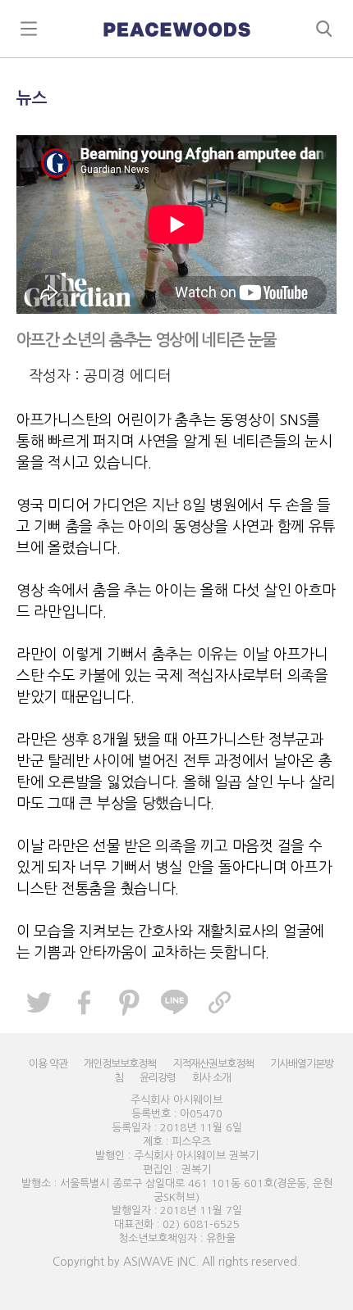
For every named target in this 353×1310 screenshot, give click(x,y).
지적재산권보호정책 (213, 1063)
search (324, 28)
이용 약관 (48, 1063)
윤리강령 (158, 1077)
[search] (176, 29)
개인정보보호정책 (120, 1063)
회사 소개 (211, 1077)
